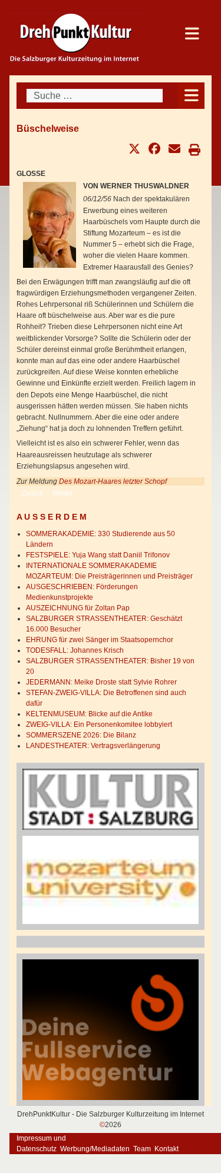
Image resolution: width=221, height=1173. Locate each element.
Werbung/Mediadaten (95, 1149)
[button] (134, 149)
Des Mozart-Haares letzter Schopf (113, 481)
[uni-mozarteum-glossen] (110, 879)
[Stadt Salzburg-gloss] (110, 799)
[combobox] (95, 95)
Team (142, 1149)
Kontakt (166, 1149)
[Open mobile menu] (191, 95)
